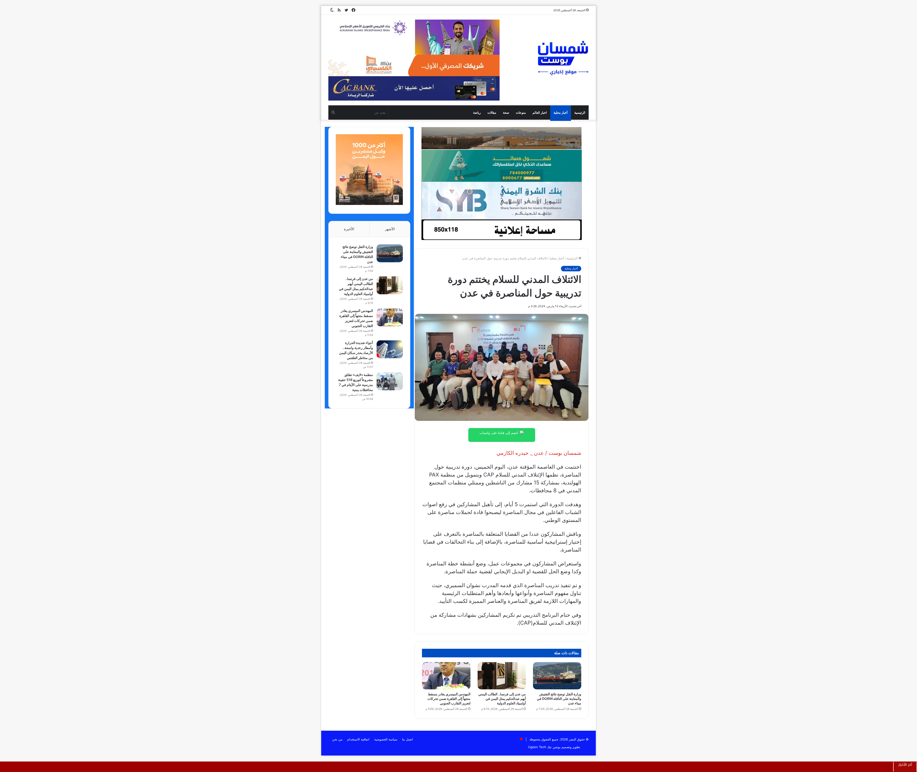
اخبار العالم (540, 112)
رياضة (477, 112)
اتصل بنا (407, 739)
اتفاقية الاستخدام (358, 739)
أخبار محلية (561, 112)
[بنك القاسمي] (369, 204)
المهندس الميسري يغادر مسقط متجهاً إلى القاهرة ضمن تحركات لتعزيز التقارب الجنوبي (448, 698)
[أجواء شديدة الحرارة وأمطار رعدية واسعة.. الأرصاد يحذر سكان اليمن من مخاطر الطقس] (390, 349)
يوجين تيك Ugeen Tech (544, 747)
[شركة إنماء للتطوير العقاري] (501, 138)
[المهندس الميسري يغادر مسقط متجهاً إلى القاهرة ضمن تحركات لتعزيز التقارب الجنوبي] (446, 675)
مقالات (491, 112)
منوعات (521, 112)
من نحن (337, 739)
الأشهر (390, 229)
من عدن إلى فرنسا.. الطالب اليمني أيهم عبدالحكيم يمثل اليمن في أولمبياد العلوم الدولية (502, 698)
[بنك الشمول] (501, 165)
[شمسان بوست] (563, 58)
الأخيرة (349, 229)
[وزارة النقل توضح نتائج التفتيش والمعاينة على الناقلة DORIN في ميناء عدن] (557, 675)
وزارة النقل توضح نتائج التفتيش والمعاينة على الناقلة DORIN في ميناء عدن (559, 698)
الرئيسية (579, 112)
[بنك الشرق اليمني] (501, 200)
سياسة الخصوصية (385, 739)
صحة (506, 112)
